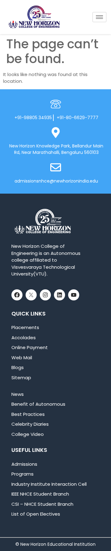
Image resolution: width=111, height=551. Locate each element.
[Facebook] (17, 294)
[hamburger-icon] (99, 17)
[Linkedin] (59, 294)
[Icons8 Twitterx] (31, 294)
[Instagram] (45, 294)
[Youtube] (73, 294)
